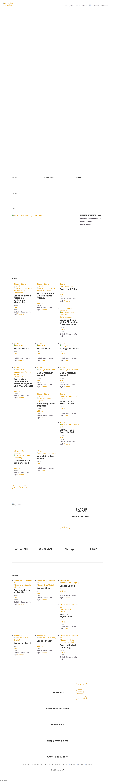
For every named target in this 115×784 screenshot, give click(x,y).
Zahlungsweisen (56, 764)
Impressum (26, 764)
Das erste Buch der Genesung (22, 461)
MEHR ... (17, 307)
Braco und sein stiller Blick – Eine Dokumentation (69, 322)
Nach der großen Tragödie (46, 404)
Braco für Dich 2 (22, 642)
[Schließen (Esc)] (6, 780)
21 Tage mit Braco (69, 348)
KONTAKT (81, 685)
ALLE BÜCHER (19, 487)
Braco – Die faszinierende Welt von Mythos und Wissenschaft (23, 382)
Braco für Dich (44, 640)
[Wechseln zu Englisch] (96, 7)
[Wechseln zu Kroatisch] (105, 7)
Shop (80, 691)
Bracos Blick (43, 348)
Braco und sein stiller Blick (22, 591)
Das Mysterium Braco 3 (45, 373)
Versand (20, 314)
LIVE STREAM (57, 692)
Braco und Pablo (69, 289)
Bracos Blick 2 (21, 348)
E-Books (84, 6)
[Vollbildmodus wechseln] (2, 780)
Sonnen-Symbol (68, 6)
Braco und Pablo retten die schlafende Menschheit (22, 299)
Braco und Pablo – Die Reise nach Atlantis (46, 295)
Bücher (78, 6)
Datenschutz (35, 764)
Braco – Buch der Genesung (69, 646)
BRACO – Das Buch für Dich (67, 431)
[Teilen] (4, 780)
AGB (42, 764)
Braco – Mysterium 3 (67, 615)
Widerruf (81, 698)
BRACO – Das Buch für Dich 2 (68, 402)
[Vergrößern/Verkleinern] (0, 780)
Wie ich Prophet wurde (45, 457)
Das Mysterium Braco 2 (68, 373)
